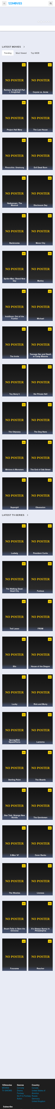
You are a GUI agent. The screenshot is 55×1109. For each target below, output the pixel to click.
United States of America (38, 1091)
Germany (36, 1098)
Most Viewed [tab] (21, 53)
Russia (35, 1095)
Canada (35, 1087)
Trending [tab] (7, 53)
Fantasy (20, 1093)
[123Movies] (15, 3)
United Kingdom (38, 1101)
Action (19, 1098)
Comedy (20, 1087)
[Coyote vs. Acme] (27, 16)
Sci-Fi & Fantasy (24, 1095)
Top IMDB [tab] (35, 53)
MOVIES (5, 1087)
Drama (20, 1090)
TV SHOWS (7, 1090)
